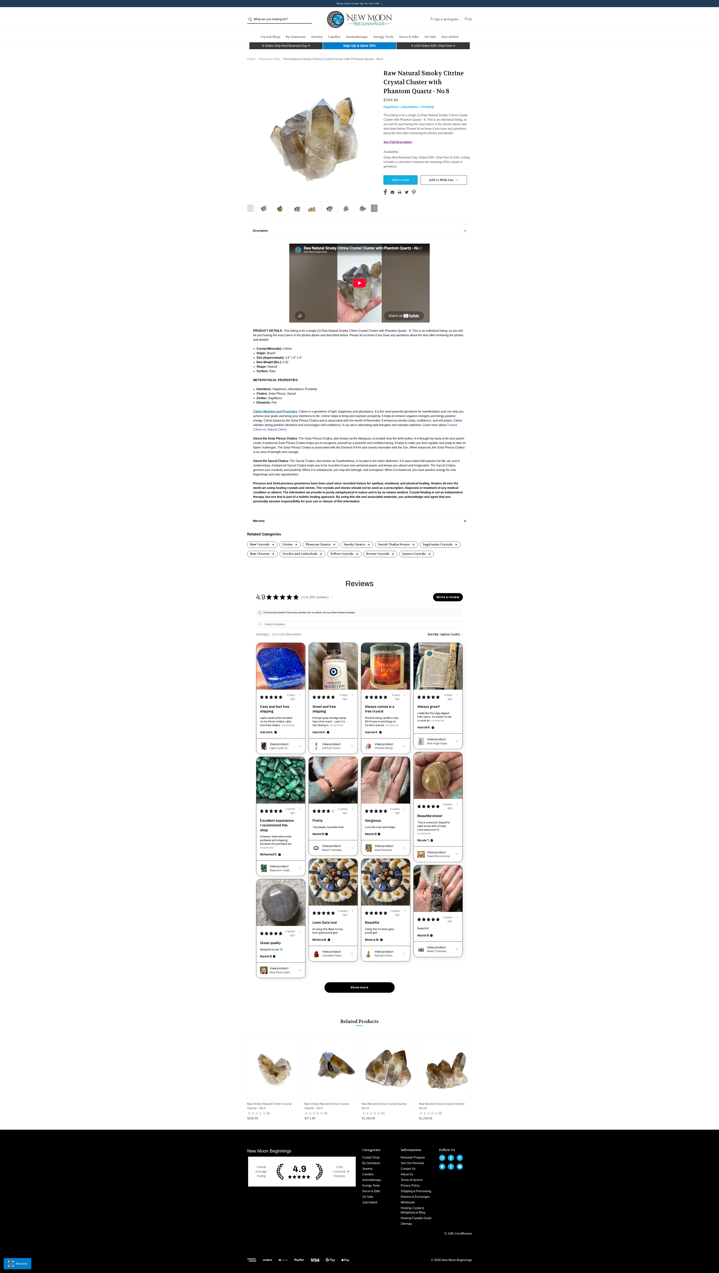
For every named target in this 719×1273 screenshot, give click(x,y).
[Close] (411, 587)
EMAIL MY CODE (360, 657)
